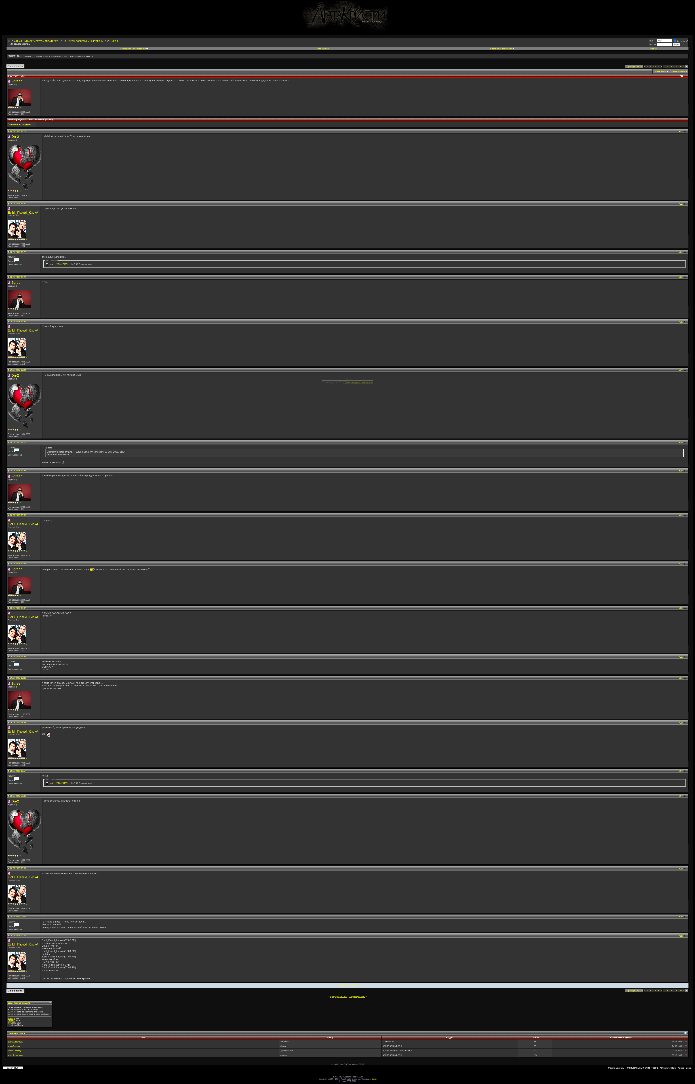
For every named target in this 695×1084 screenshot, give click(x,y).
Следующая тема (357, 996)
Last (681, 66)
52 (668, 66)
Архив (681, 1068)
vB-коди (11, 1018)
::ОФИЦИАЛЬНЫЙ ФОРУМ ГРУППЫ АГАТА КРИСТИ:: (35, 41)
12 (664, 66)
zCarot (373, 1079)
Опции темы (660, 71)
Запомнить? (682, 41)
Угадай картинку (15, 1055)
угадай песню (14, 1046)
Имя (651, 41)
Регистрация (323, 49)
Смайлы (11, 1021)
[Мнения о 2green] (20, 107)
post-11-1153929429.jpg (59, 783)
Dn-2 (15, 137)
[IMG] (10, 1023)
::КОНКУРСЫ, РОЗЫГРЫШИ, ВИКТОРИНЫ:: (83, 41)
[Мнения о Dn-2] (20, 191)
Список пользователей (500, 49)
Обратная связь (616, 1068)
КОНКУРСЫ (112, 41)
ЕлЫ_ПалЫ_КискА (23, 212)
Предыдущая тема (338, 996)
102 (672, 66)
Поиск (653, 49)
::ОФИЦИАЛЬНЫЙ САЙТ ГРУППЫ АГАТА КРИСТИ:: (651, 1068)
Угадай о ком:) (14, 1051)
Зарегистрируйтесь (17, 120)
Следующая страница (348, 985)
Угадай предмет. (15, 1042)
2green (16, 81)
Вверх (689, 1068)
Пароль (652, 44)
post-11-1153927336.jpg (59, 264)
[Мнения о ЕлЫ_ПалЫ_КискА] (27, 239)
